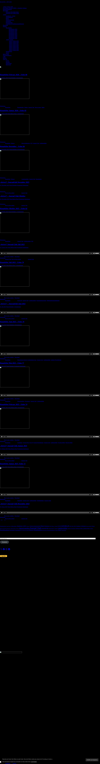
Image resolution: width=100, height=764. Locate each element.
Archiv (7, 52)
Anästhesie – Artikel (10, 16)
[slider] (97, 253)
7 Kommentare (20, 113)
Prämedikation (18, 530)
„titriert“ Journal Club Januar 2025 (13, 446)
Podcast (5, 26)
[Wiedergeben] (2, 253)
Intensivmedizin (24, 528)
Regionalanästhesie (7, 9)
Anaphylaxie (8, 526)
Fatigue (26, 107)
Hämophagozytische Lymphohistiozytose (26, 360)
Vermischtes (63, 530)
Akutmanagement (10, 20)
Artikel (4, 14)
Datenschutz (9, 63)
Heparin (93, 526)
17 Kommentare (20, 211)
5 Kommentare (19, 77)
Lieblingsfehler (43, 143)
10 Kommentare (18, 324)
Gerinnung (8, 21)
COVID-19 (65, 526)
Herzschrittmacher (26, 143)
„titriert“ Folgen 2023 (14, 46)
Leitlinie (56, 528)
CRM (70, 526)
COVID (59, 526)
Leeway (14, 763)
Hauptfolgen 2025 (13, 37)
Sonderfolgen (9, 51)
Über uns (5, 59)
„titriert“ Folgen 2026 (14, 50)
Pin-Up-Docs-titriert (9, 193)
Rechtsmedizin (44, 530)
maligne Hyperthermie (56, 360)
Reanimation (39, 179)
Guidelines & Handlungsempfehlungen (15, 23)
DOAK (72, 526)
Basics (7, 18)
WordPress (7, 763)
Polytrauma (12, 530)
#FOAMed (5, 10)
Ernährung (78, 526)
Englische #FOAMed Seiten (12, 13)
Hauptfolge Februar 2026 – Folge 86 (13, 75)
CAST (7, 60)
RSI (32, 241)
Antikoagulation (14, 526)
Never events (38, 107)
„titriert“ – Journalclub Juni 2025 (12, 304)
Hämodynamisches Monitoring (5, 528)
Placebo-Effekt (69, 442)
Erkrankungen (9, 22)
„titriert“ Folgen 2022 (14, 45)
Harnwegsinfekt (89, 526)
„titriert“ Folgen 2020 (14, 42)
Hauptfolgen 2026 (13, 38)
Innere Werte (6, 54)
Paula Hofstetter (12, 77)
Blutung (53, 526)
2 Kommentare (17, 306)
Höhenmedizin (20, 401)
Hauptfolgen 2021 (13, 31)
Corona (56, 526)
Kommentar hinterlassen (22, 185)
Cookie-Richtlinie (34, 761)
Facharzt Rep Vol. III (28, 442)
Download (5, 25)
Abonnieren (4, 542)
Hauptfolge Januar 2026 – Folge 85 (13, 110)
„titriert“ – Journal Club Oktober (12, 196)
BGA (50, 526)
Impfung (17, 528)
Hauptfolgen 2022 (13, 33)
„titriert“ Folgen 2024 (14, 47)
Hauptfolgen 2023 (13, 34)
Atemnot (27, 526)
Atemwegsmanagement (35, 526)
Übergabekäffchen (7, 55)
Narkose (91, 528)
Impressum (8, 64)
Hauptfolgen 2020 (13, 30)
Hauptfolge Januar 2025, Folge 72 (12, 464)
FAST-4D (19, 300)
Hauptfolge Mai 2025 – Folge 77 (12, 363)
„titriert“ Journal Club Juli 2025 (12, 244)
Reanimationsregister (41, 300)
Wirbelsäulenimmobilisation (53, 300)
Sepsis (59, 530)
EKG (75, 526)
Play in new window (9, 256)
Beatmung (47, 526)
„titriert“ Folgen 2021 (14, 43)
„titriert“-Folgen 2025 (14, 48)
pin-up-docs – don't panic (6, 1)
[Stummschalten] (94, 253)
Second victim (47, 500)
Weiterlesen (2, 106)
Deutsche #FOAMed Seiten (12, 12)
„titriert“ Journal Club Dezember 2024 (14, 504)
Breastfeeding (20, 107)
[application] (50, 253)
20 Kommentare (21, 149)
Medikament (78, 528)
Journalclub (44, 528)
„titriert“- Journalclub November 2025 (14, 182)
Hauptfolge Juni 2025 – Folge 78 (12, 322)
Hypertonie (27, 401)
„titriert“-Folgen (9, 39)
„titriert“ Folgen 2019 (14, 41)
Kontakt (8, 62)
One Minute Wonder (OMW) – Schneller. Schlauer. (15, 8)
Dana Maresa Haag (12, 113)
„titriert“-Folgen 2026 (8, 6)
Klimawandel (51, 528)
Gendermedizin (25, 179)
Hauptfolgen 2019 (13, 29)
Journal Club (31, 107)
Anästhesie (19, 442)
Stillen (43, 107)
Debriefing (19, 500)
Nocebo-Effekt (61, 442)
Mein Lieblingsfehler (85, 528)
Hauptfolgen (9, 27)
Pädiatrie (31, 530)
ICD (31, 143)
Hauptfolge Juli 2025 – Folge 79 (12, 262)
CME (4, 56)
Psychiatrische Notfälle (25, 530)
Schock (56, 530)
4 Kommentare (20, 407)
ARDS (24, 526)
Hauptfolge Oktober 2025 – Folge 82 (13, 208)
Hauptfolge (7, 107)
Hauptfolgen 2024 (13, 35)
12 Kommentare (19, 265)
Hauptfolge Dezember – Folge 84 (12, 146)
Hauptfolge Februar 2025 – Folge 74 (13, 404)
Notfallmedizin (9, 17)
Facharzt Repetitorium (38, 442)
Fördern (5, 58)
